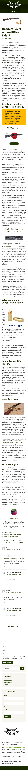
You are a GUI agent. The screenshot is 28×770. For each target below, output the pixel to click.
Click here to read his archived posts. (15, 747)
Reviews (6, 684)
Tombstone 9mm (14, 149)
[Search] (22, 668)
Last (5, 706)
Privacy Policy (20, 768)
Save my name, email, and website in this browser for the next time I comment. (14, 657)
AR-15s (15, 494)
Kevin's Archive (8, 682)
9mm (4, 60)
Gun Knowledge (8, 532)
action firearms (9, 367)
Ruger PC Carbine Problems (11, 536)
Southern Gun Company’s (12, 246)
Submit (7, 716)
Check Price (14, 143)
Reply (5, 566)
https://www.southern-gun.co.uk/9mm (14, 558)
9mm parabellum (8, 388)
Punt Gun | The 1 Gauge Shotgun (12, 534)
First (5, 700)
